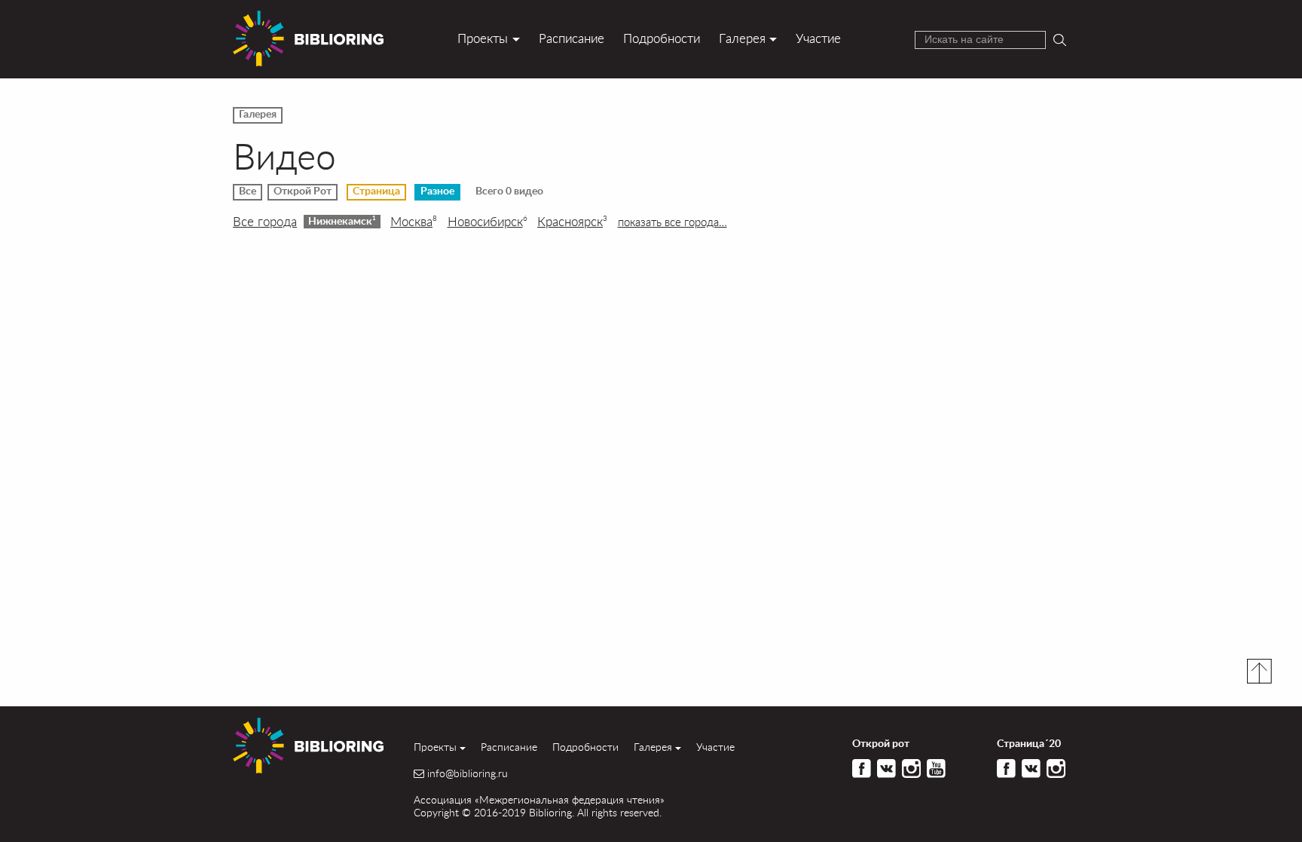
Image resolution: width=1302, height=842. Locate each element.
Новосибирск (487, 221)
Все (247, 191)
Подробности (661, 38)
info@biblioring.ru (467, 773)
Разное (437, 191)
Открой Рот (303, 191)
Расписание (571, 38)
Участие (818, 38)
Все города (265, 221)
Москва (413, 221)
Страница (376, 191)
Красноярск (572, 221)
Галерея (742, 38)
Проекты (482, 38)
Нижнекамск (342, 221)
